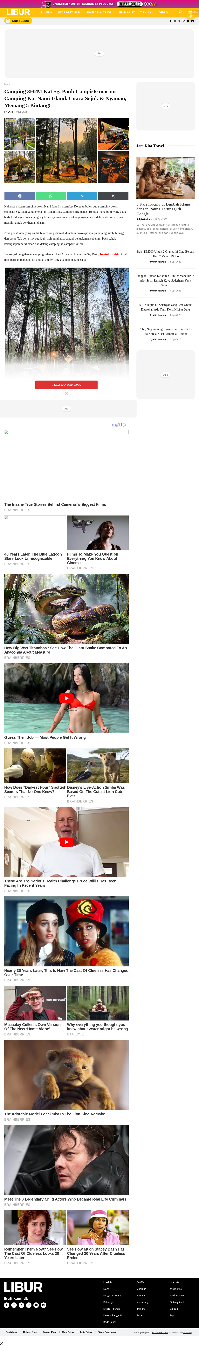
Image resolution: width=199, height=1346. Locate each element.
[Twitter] (179, 21)
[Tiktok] (184, 21)
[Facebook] (170, 21)
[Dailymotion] (192, 21)
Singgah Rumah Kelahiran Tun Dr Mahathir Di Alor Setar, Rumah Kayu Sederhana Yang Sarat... (165, 280)
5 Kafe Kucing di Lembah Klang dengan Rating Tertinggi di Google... (163, 209)
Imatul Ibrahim (110, 254)
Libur (7, 83)
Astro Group (187, 1333)
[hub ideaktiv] (190, 11)
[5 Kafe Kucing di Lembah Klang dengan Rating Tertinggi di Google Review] (165, 178)
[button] (180, 12)
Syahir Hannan (158, 261)
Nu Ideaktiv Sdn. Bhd (160, 1333)
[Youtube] (188, 21)
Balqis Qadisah (144, 219)
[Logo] (18, 12)
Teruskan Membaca (66, 384)
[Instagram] (175, 21)
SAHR (10, 111)
